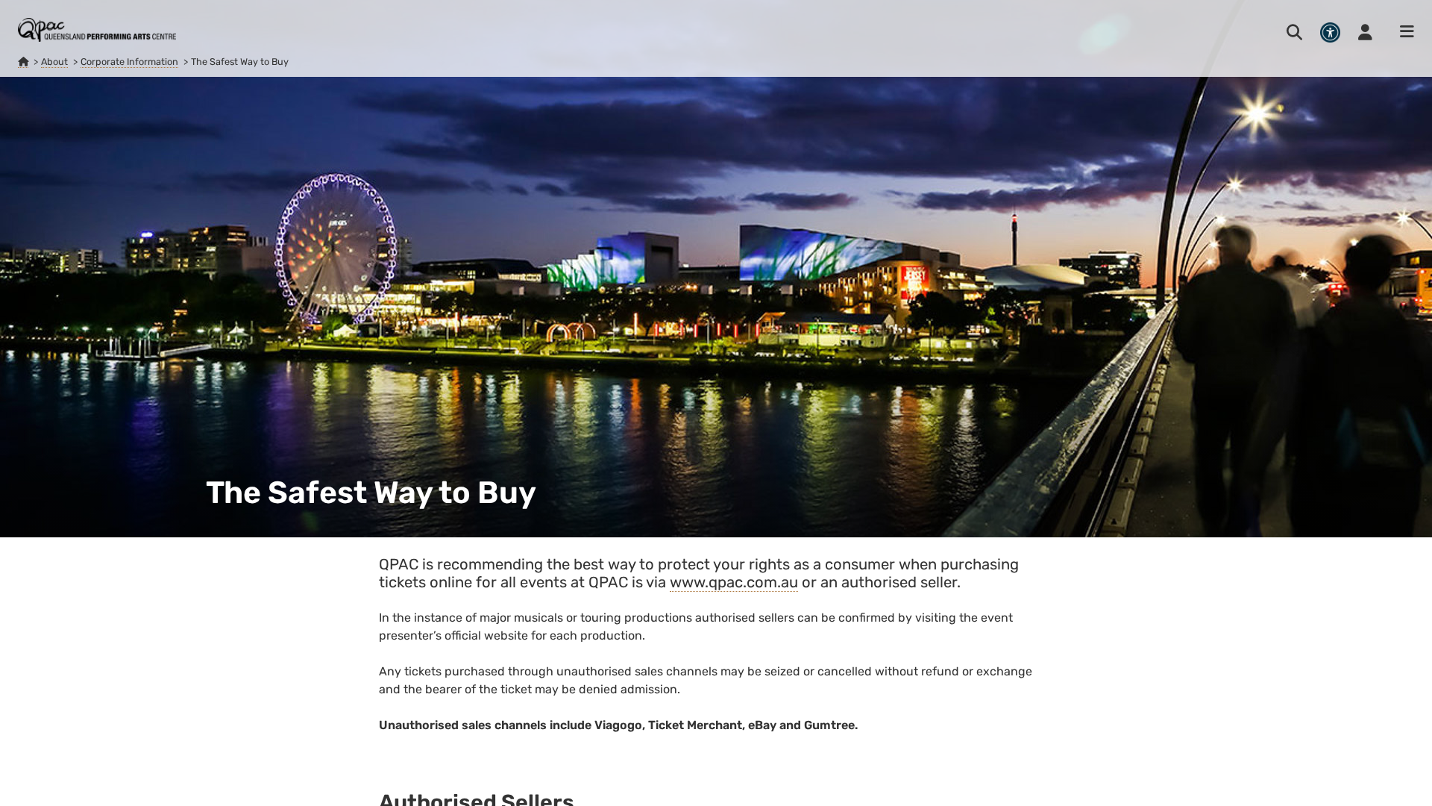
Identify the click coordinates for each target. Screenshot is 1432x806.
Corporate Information (129, 61)
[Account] (1365, 32)
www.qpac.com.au (734, 582)
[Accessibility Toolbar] (1330, 32)
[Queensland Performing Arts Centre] (23, 62)
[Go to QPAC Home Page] (97, 30)
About (54, 61)
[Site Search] (1294, 32)
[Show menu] (1402, 32)
